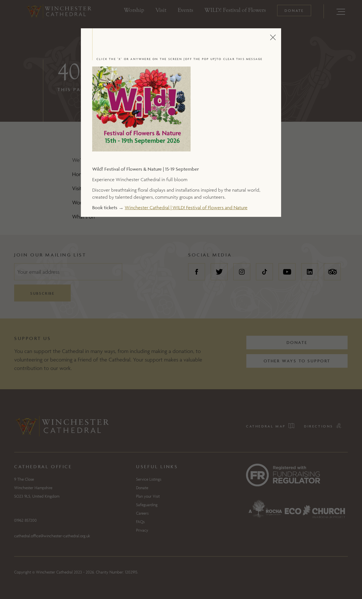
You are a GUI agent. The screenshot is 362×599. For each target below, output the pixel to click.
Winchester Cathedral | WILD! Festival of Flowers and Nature (186, 207)
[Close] (278, 37)
